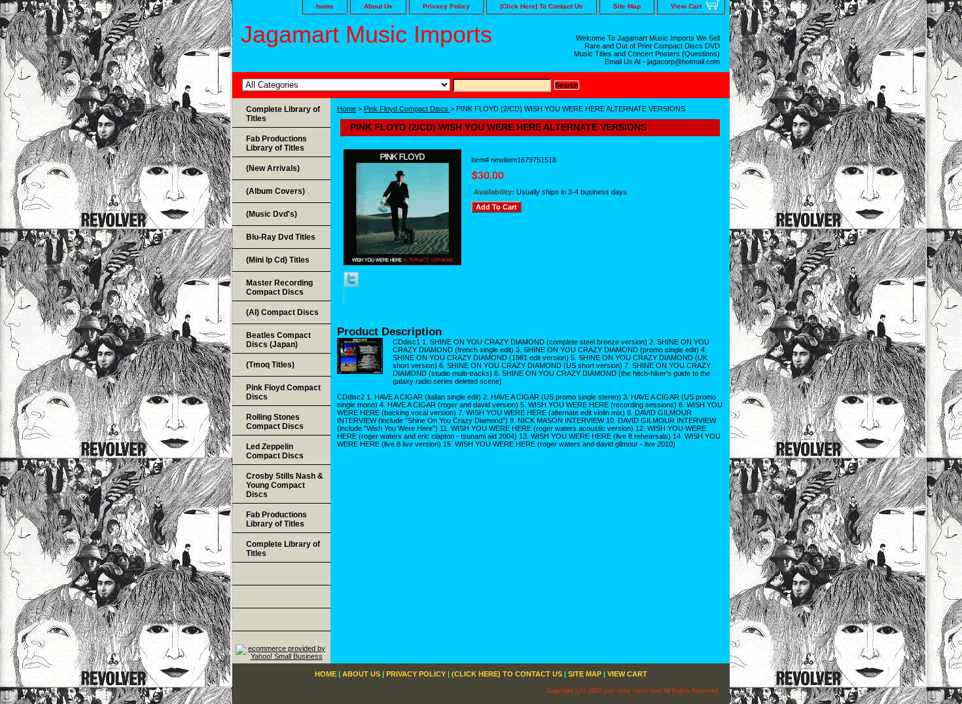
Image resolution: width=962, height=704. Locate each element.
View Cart (686, 6)
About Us (378, 6)
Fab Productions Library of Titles (276, 143)
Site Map (627, 6)
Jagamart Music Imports (366, 34)
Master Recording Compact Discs (279, 287)
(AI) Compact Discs (282, 312)
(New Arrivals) (273, 168)
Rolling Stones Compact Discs (275, 422)
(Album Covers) (275, 191)
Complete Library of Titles (283, 114)
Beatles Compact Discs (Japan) (278, 340)
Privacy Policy (446, 6)
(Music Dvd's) (271, 214)
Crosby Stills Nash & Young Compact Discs (284, 485)
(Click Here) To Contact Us (541, 6)
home (325, 6)
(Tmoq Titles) (270, 364)
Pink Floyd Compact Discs (407, 109)
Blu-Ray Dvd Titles (280, 237)
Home (346, 109)
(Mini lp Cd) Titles (278, 260)
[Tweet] (351, 284)
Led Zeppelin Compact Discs (275, 451)
